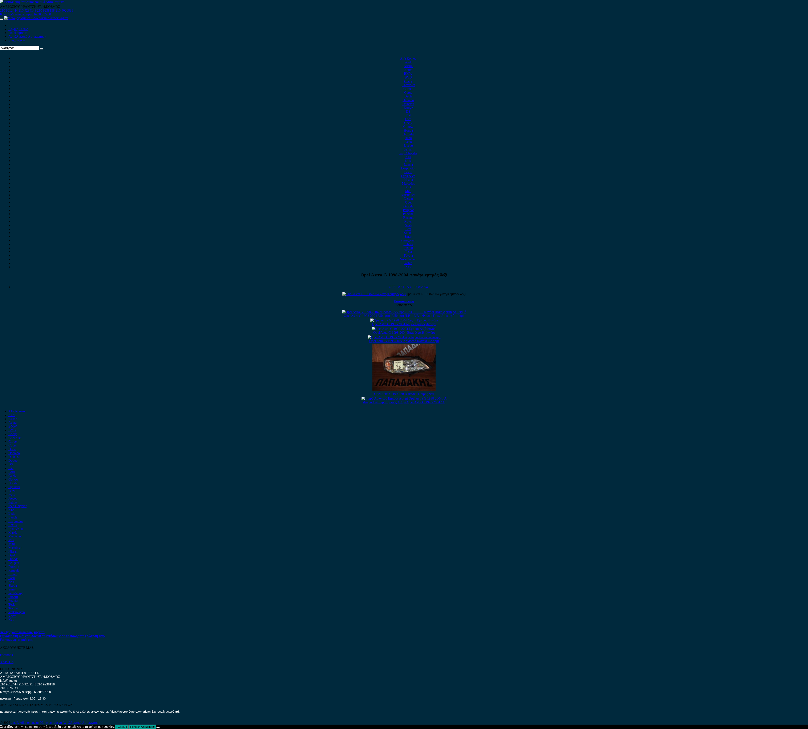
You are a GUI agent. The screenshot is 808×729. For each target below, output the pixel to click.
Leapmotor (408, 168)
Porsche (408, 214)
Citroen (408, 89)
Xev (408, 267)
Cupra (408, 92)
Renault (408, 217)
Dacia (408, 96)
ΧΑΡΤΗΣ (6, 662)
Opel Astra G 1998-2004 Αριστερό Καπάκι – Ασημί (404, 341)
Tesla (408, 251)
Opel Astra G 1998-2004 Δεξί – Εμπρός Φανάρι (404, 324)
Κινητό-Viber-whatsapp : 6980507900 (25, 14)
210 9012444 (9, 10)
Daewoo (408, 100)
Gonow (408, 126)
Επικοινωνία (16, 40)
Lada (408, 161)
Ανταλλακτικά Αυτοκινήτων (27, 36)
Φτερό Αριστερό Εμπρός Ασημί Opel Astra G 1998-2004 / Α (404, 402)
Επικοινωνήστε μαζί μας (16, 639)
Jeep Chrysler (408, 153)
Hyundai (408, 134)
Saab (408, 225)
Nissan (408, 198)
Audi (408, 62)
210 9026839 (64, 10)
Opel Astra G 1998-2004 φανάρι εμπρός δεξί (404, 274)
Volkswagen (408, 259)
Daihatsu (408, 104)
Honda (408, 130)
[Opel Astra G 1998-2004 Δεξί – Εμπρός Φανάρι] (404, 320)
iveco (408, 142)
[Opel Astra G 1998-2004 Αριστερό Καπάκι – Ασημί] (404, 337)
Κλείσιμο (121, 726)
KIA (408, 157)
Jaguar (408, 149)
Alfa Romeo (408, 58)
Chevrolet (408, 85)
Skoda (408, 233)
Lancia (408, 164)
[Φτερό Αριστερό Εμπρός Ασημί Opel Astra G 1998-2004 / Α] (404, 398)
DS (408, 111)
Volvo (408, 263)
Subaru (408, 244)
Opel (408, 202)
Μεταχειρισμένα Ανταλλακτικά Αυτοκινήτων (70, 722)
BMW (408, 73)
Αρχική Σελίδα (18, 29)
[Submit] (41, 48)
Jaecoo (408, 145)
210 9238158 (46, 10)
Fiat (408, 115)
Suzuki (408, 248)
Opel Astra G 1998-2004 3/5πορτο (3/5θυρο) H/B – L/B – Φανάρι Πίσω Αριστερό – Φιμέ (404, 315)
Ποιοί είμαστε (17, 33)
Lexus (408, 172)
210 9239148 (27, 10)
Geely (408, 123)
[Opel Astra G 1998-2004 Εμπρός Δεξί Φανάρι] (404, 329)
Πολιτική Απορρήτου (142, 726)
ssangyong (408, 240)
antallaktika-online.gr (25, 722)
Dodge (408, 107)
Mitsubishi (408, 195)
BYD (408, 77)
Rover (408, 221)
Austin (408, 66)
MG (408, 187)
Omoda (408, 206)
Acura (408, 70)
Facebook (6, 655)
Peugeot (408, 210)
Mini (408, 191)
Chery (408, 81)
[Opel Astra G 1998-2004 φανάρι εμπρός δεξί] (404, 390)
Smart (408, 236)
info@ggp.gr (8, 680)
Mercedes (408, 183)
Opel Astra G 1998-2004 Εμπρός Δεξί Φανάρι (404, 332)
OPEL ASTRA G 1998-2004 (408, 287)
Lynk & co (408, 176)
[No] (158, 727)
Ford (408, 119)
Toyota (408, 255)
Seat (408, 229)
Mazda (408, 179)
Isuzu (408, 138)
